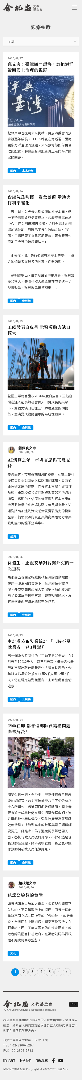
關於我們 (9, 1060)
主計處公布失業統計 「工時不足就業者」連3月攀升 (39, 644)
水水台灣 (28, 171)
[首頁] (22, 6)
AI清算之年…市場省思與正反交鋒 (39, 463)
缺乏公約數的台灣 (25, 895)
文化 (13, 953)
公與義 (26, 301)
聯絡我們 (25, 1060)
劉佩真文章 (27, 447)
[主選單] (75, 8)
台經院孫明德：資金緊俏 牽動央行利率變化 (39, 200)
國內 (13, 171)
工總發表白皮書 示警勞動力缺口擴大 (39, 330)
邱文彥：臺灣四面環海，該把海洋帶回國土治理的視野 (41, 67)
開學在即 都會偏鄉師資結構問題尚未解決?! (39, 728)
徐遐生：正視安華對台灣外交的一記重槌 (41, 566)
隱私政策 (42, 1060)
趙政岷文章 (27, 882)
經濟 (13, 536)
